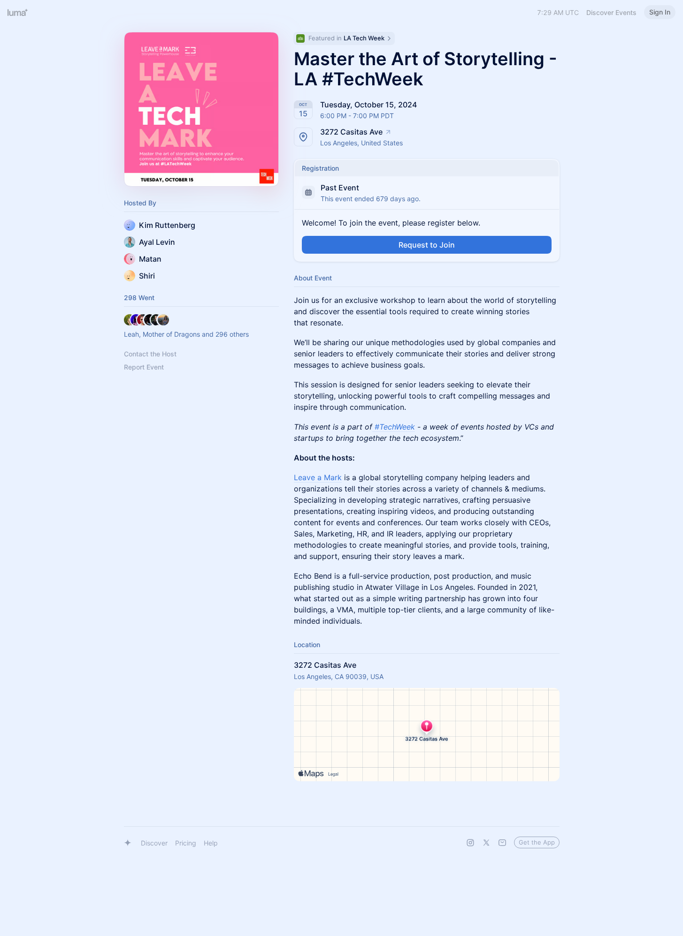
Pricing (185, 843)
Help (211, 843)
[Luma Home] (18, 12)
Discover (154, 843)
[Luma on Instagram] (470, 843)
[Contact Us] (502, 843)
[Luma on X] (486, 843)
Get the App (537, 842)
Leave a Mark (318, 477)
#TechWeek (395, 426)
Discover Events (611, 12)
